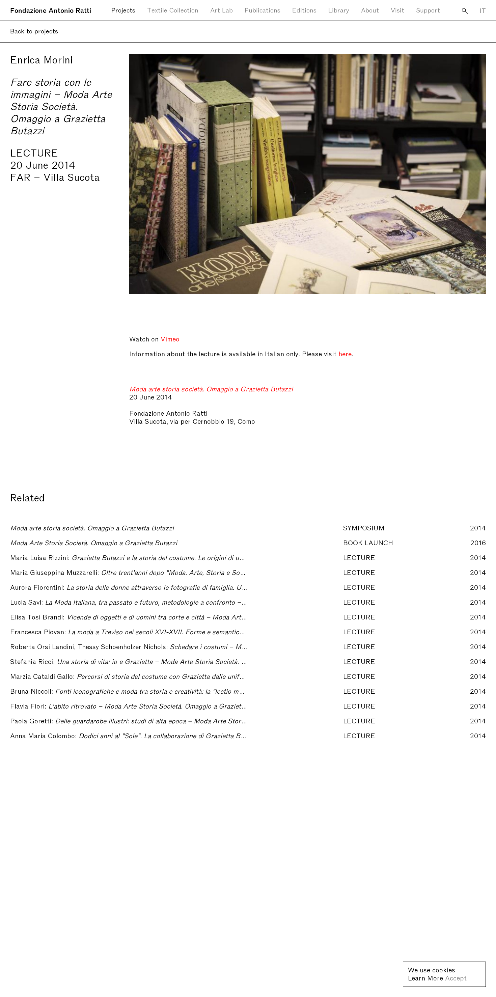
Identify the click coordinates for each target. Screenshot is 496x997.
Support (428, 9)
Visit (397, 9)
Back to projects (34, 30)
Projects (123, 9)
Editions (304, 9)
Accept (456, 977)
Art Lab (221, 9)
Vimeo (170, 338)
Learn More (425, 977)
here (345, 353)
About (370, 9)
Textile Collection (172, 9)
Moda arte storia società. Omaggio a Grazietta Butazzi (211, 388)
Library (338, 9)
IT (483, 10)
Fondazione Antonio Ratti (50, 10)
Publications (262, 9)
